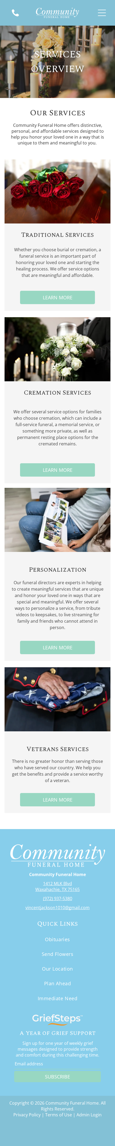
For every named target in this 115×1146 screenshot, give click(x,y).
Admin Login (89, 1115)
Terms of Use (58, 1115)
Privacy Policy (27, 1115)
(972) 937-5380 (57, 898)
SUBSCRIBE (57, 1076)
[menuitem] (57, 939)
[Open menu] (102, 13)
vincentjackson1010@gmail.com (57, 907)
